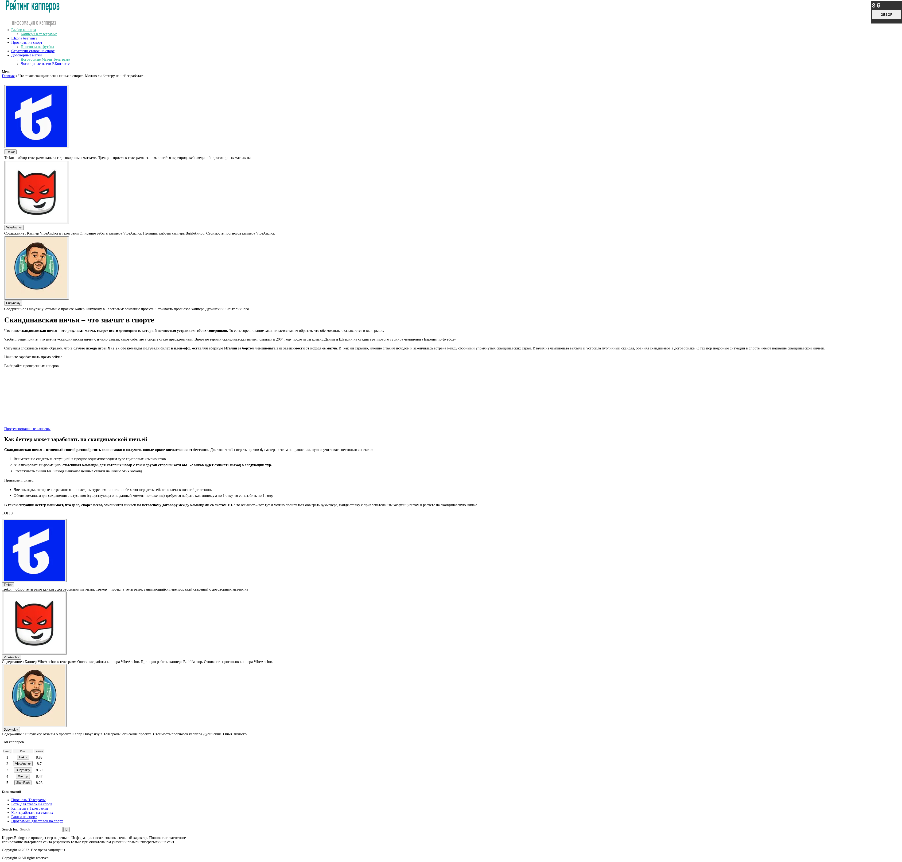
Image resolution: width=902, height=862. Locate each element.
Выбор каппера (23, 30)
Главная (8, 76)
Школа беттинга (24, 38)
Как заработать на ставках (32, 813)
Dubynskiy (13, 303)
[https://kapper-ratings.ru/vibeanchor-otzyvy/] (36, 192)
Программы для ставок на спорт (37, 821)
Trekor (10, 152)
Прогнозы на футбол (37, 47)
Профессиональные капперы (27, 429)
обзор (886, 14)
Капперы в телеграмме (39, 34)
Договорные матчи (26, 55)
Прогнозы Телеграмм (28, 800)
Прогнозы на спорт (26, 42)
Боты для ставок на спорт (31, 804)
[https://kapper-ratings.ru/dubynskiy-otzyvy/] (36, 268)
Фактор (23, 776)
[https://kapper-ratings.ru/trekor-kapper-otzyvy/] (36, 116)
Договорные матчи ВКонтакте (45, 64)
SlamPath (23, 782)
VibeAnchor (14, 227)
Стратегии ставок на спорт (32, 51)
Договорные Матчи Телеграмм (45, 59)
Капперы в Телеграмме (29, 808)
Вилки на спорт (24, 817)
